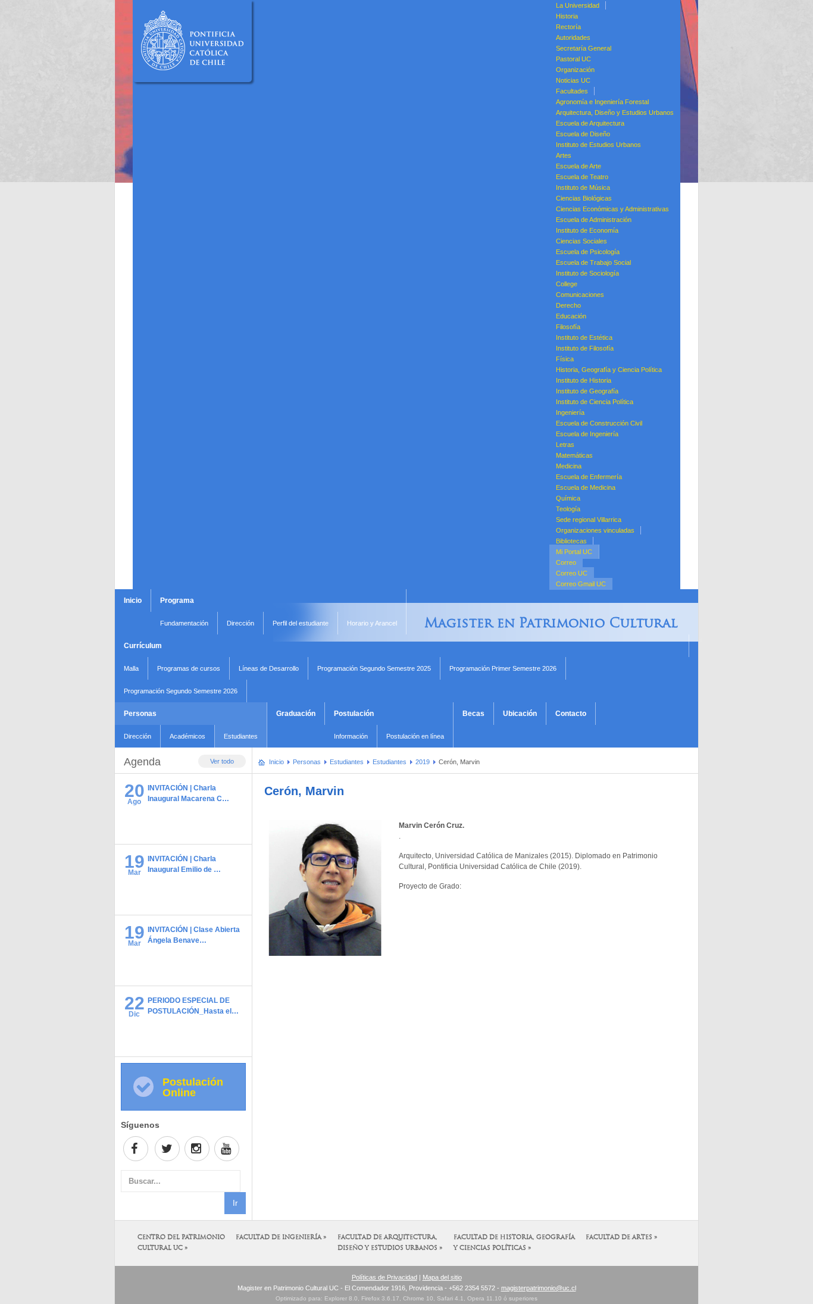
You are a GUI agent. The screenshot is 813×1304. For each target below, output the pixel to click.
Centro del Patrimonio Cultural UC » (181, 1243)
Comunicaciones (580, 294)
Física (565, 358)
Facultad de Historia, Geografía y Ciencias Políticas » (514, 1243)
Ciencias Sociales (581, 241)
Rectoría (568, 26)
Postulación (354, 713)
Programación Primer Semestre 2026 (502, 668)
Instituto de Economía (587, 230)
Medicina (568, 466)
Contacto (570, 713)
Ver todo (222, 761)
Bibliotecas (571, 541)
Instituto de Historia (583, 380)
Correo (566, 562)
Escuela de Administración (593, 219)
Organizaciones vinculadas (595, 530)
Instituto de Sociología (587, 273)
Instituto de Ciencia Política (594, 401)
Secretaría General (583, 48)
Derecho (568, 305)
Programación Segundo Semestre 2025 (374, 668)
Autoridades (573, 37)
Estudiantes (241, 736)
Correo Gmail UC (581, 583)
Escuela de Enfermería (589, 476)
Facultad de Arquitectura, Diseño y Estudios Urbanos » (390, 1243)
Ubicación (520, 713)
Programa (177, 600)
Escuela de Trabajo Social (593, 262)
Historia (567, 16)
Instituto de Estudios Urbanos (598, 144)
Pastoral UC (573, 58)
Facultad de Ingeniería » (281, 1237)
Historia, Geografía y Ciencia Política (609, 369)
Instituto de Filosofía (585, 348)
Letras (565, 444)
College (566, 283)
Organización (575, 69)
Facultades (572, 91)
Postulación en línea (415, 736)
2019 (422, 761)
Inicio (133, 600)
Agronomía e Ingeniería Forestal (602, 101)
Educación (571, 316)
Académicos (187, 736)
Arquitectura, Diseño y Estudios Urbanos (615, 112)
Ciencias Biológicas (584, 198)
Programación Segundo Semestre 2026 (180, 691)
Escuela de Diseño (583, 133)
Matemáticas (574, 455)
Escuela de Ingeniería (587, 433)
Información (351, 736)
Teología (568, 508)
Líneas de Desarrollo (269, 668)
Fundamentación (184, 623)
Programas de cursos (188, 668)
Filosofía (568, 326)
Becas (473, 713)
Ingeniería (570, 412)
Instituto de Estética (584, 337)
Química (568, 498)
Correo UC (571, 573)
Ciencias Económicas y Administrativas (612, 208)
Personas (140, 713)
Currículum (143, 646)
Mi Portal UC (574, 551)
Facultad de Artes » (622, 1237)
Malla (131, 668)
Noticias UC (573, 80)
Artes (563, 155)
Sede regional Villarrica (588, 519)
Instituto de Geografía (587, 391)
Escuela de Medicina (585, 487)
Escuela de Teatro (582, 176)
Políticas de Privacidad (384, 1277)
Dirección (240, 623)
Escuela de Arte (578, 166)
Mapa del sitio (442, 1277)
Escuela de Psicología (588, 251)
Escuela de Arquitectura (590, 123)
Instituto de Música (583, 187)
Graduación (295, 713)
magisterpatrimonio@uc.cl (538, 1288)
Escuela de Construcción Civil (599, 423)
